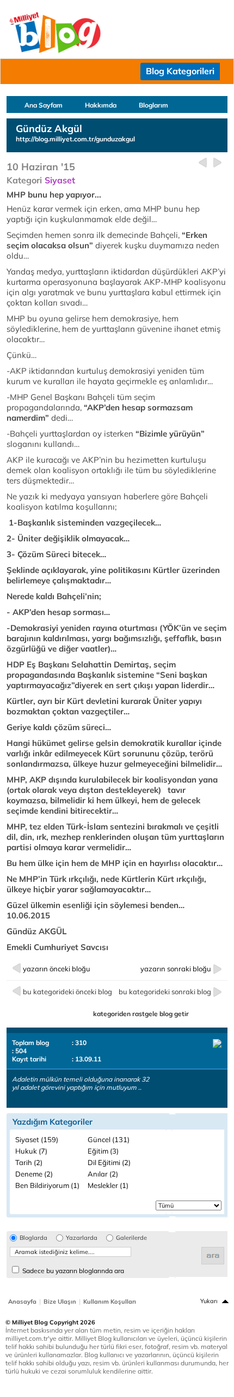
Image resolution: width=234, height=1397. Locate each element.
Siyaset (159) (36, 1139)
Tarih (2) (28, 1162)
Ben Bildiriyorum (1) (47, 1185)
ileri (217, 163)
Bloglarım (153, 105)
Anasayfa (22, 1301)
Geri (202, 163)
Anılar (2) (103, 1173)
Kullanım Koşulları (109, 1301)
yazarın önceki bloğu (56, 968)
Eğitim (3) (103, 1151)
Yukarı (209, 1301)
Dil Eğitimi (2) (109, 1162)
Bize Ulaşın (60, 1301)
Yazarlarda (81, 1237)
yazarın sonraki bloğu (175, 968)
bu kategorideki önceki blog (67, 991)
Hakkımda (100, 105)
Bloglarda (33, 1237)
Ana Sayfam (43, 105)
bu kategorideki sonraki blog (165, 991)
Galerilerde (131, 1237)
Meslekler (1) (108, 1185)
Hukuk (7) (31, 1151)
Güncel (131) (109, 1139)
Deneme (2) (34, 1173)
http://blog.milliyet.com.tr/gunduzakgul (75, 139)
